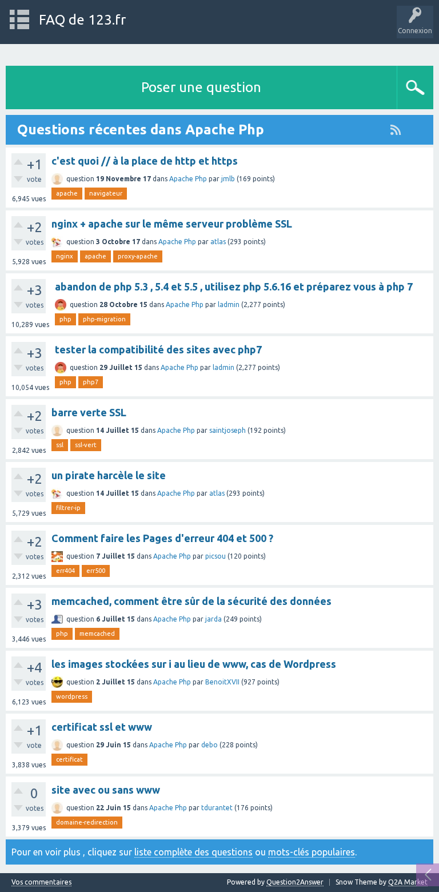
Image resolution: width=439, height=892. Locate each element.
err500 (95, 570)
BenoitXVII (222, 682)
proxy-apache (138, 256)
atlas (218, 241)
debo (209, 744)
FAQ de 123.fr (82, 19)
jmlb (228, 178)
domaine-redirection (87, 822)
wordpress (71, 696)
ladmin (229, 304)
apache (67, 193)
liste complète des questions (193, 852)
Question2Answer (295, 882)
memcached (97, 633)
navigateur (105, 193)
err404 (65, 570)
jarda (213, 619)
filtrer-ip (68, 507)
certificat (69, 759)
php (65, 319)
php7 (90, 382)
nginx (64, 256)
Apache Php (188, 178)
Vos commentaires (41, 882)
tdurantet (217, 807)
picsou (215, 556)
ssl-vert (86, 444)
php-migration (104, 319)
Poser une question (201, 87)
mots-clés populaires (311, 852)
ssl (59, 444)
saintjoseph (227, 430)
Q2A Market (408, 882)
